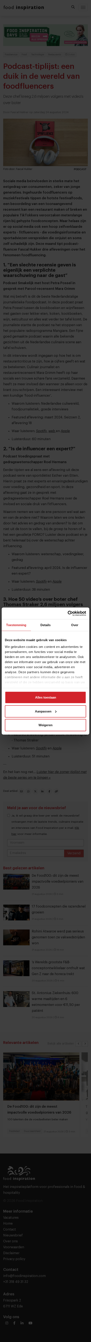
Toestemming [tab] (16, 625)
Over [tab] (74, 625)
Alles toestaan (45, 697)
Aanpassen (43, 711)
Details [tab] (45, 625)
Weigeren (45, 725)
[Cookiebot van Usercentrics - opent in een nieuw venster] (67, 613)
